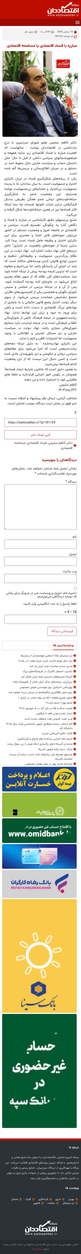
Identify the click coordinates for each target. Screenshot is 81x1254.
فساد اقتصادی (37, 443)
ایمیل (73, 554)
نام (75, 537)
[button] (77, 22)
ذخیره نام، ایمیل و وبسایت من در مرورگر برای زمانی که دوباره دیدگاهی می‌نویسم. (41, 594)
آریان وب (37, 1249)
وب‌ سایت (70, 571)
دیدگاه (71, 482)
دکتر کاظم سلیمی (60, 443)
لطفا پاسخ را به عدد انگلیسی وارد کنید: (50, 604)
